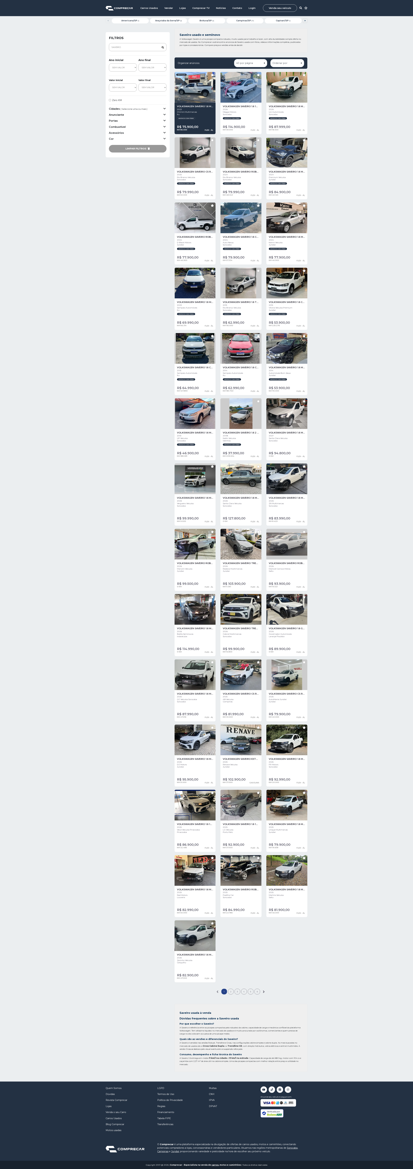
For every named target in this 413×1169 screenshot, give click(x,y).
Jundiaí (175, 1151)
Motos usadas (113, 1130)
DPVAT (213, 1106)
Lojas (182, 8)
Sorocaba (292, 1147)
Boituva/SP (207, 20)
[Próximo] (264, 991)
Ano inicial (116, 60)
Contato (237, 8)
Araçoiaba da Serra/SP (168, 20)
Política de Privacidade (170, 1100)
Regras (161, 1106)
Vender (168, 8)
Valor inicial (116, 80)
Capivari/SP (283, 20)
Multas (213, 1088)
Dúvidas (110, 1094)
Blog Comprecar (115, 1124)
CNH (211, 1094)
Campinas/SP (245, 20)
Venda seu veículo (280, 8)
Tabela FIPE (164, 1118)
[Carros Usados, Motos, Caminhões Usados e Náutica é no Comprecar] (119, 8)
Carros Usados (149, 8)
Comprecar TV (201, 8)
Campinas (162, 1151)
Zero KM (117, 100)
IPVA (212, 1100)
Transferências (165, 1124)
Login (252, 8)
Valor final (144, 80)
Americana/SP (130, 20)
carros (215, 1165)
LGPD (160, 1088)
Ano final (144, 60)
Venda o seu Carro (116, 1112)
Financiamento (165, 1112)
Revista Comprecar (116, 1100)
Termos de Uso (165, 1094)
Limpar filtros (136, 148)
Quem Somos (113, 1088)
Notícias (221, 8)
